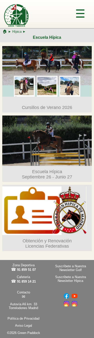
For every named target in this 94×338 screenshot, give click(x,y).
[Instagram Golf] (74, 306)
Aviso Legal (23, 325)
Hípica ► (19, 31)
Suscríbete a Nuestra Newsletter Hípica (70, 279)
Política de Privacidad (23, 318)
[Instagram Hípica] (66, 306)
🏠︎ (5, 31)
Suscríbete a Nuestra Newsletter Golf (70, 268)
